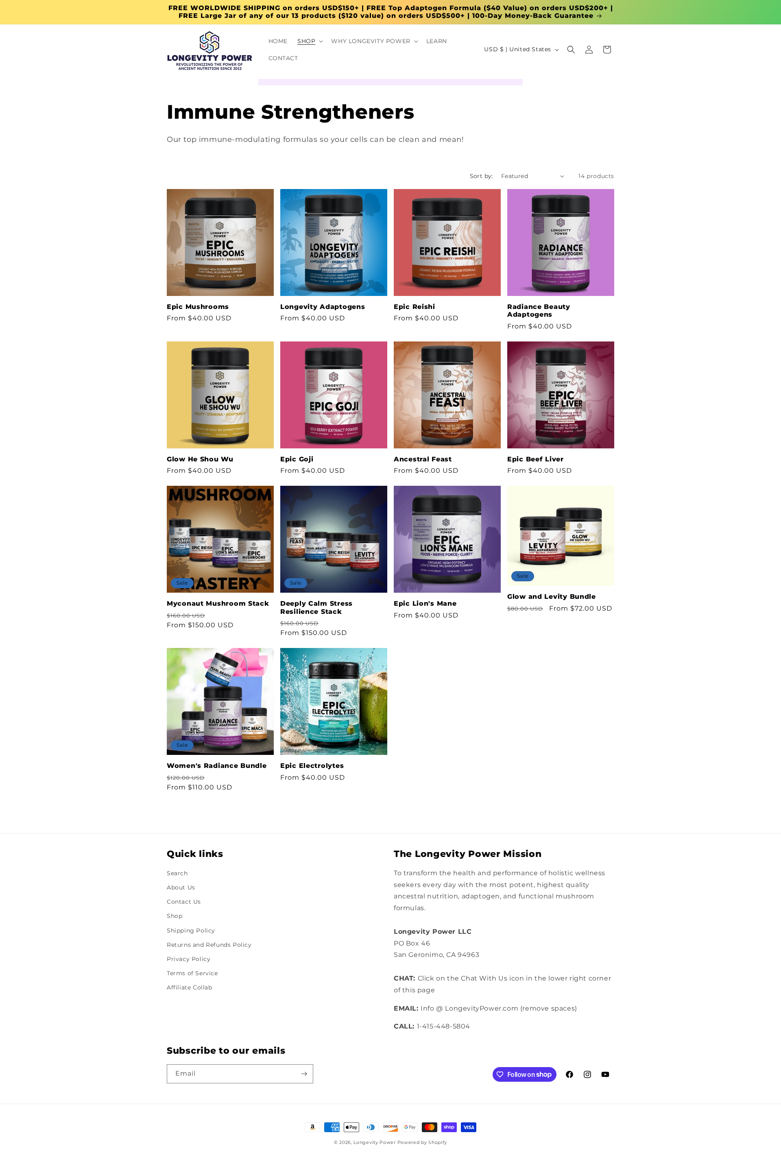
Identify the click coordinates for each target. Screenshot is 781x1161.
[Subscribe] (304, 1073)
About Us (181, 887)
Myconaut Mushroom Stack (218, 603)
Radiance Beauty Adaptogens (538, 310)
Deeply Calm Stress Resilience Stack (316, 607)
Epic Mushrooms (198, 307)
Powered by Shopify (422, 1142)
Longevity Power (374, 1142)
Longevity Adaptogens (322, 307)
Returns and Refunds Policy (209, 944)
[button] (309, 41)
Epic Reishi (414, 307)
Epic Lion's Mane (425, 603)
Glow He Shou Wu (200, 459)
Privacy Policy (188, 959)
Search (177, 873)
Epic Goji (296, 459)
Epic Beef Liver (535, 459)
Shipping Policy (191, 930)
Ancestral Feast (423, 459)
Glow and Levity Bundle (551, 596)
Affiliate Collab (189, 987)
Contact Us (184, 902)
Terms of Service (192, 973)
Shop (174, 916)
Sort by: (481, 176)
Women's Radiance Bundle (217, 766)
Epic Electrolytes (312, 766)
